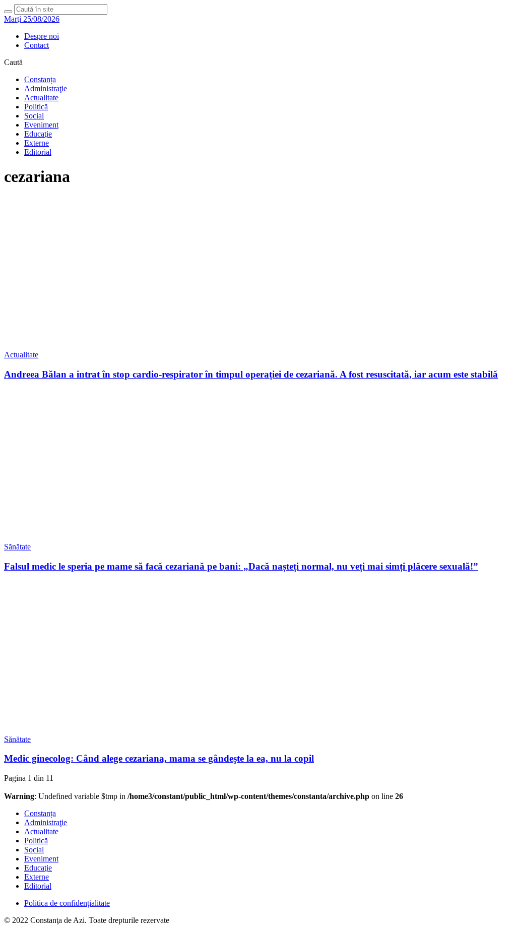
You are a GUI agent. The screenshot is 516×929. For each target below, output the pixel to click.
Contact (36, 45)
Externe (36, 143)
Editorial (37, 152)
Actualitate (41, 97)
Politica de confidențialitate (67, 903)
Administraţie (45, 88)
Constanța (40, 79)
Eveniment (41, 124)
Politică (36, 106)
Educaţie (38, 134)
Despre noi (41, 36)
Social (34, 115)
